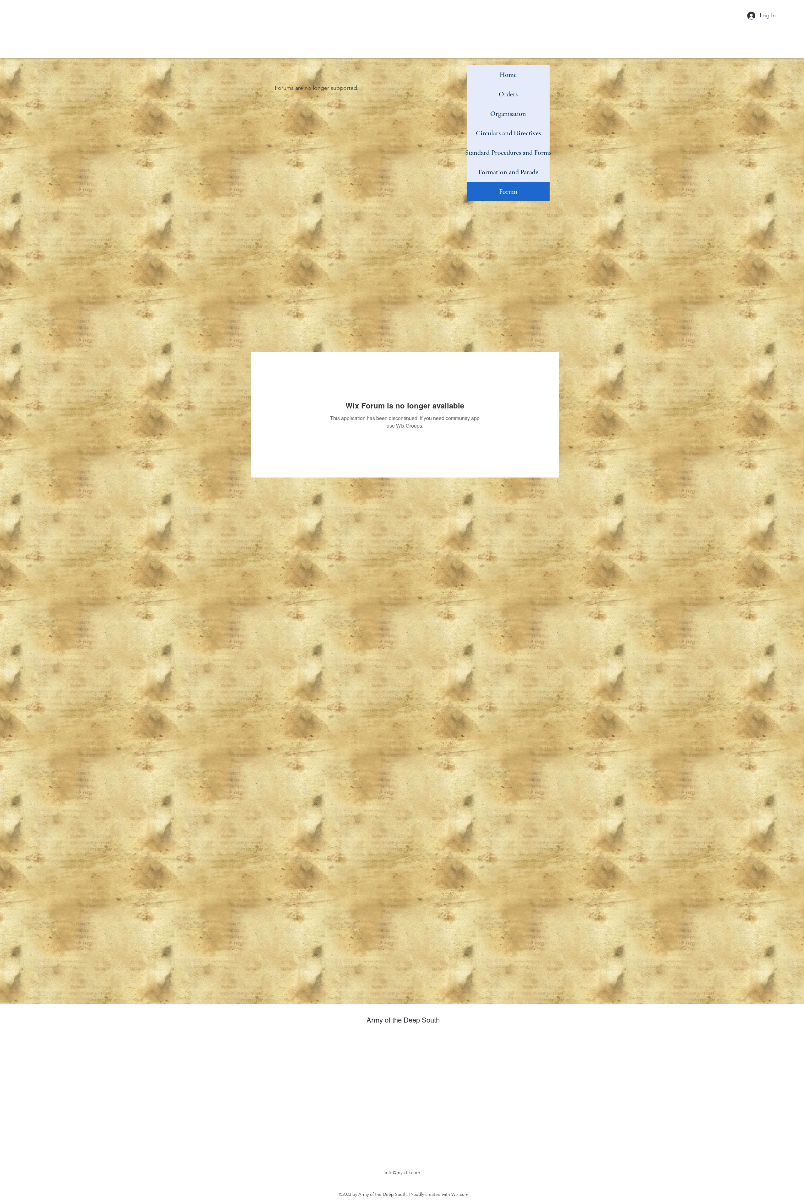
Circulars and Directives (508, 133)
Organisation (508, 114)
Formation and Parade (508, 172)
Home (508, 75)
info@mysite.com (402, 1172)
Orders (508, 94)
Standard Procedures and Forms (508, 152)
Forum (508, 191)
